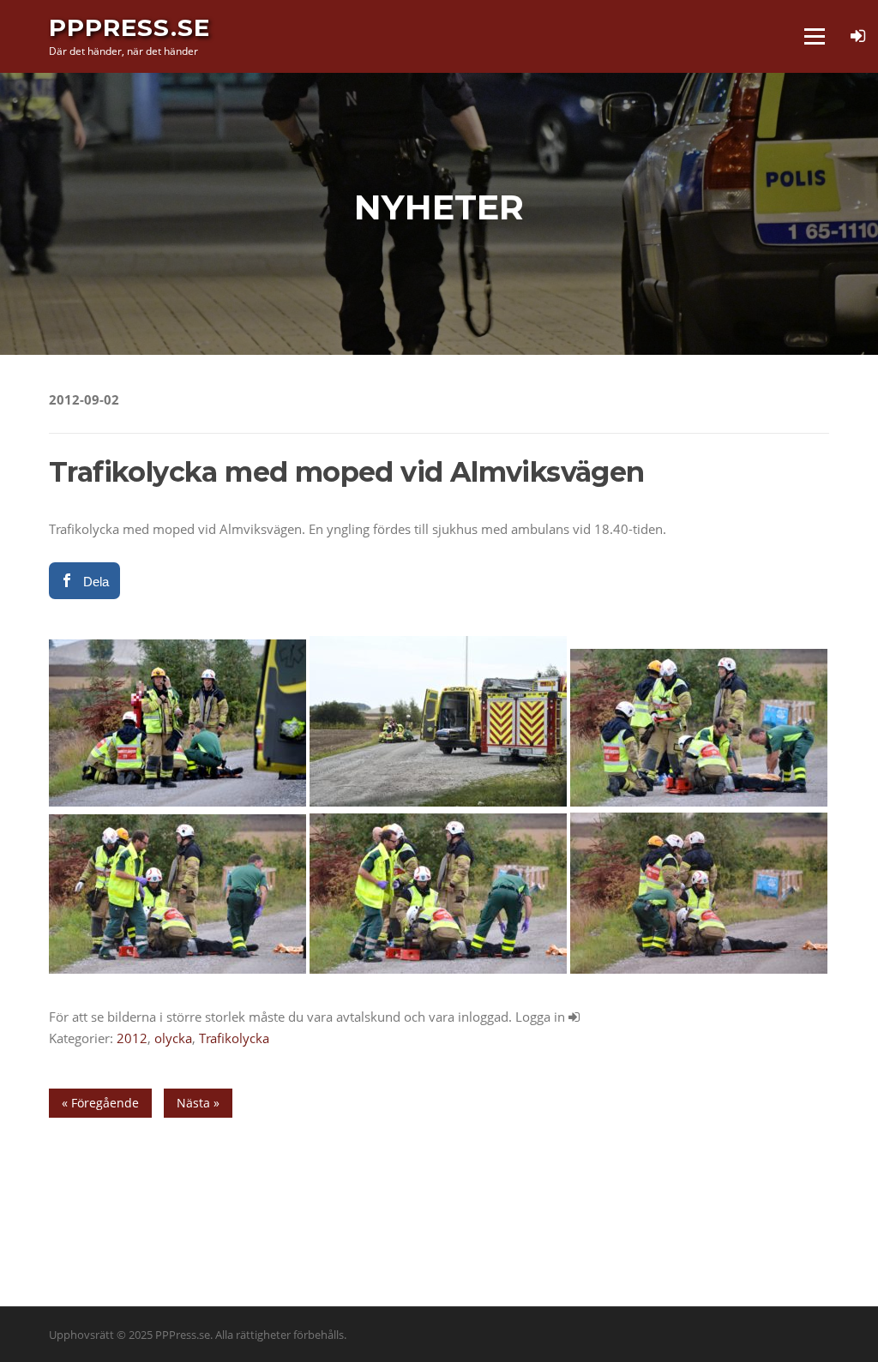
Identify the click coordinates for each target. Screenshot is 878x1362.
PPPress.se (129, 27)
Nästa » (198, 1103)
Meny (814, 36)
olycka (173, 1038)
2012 (132, 1038)
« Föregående (100, 1103)
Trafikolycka (234, 1038)
